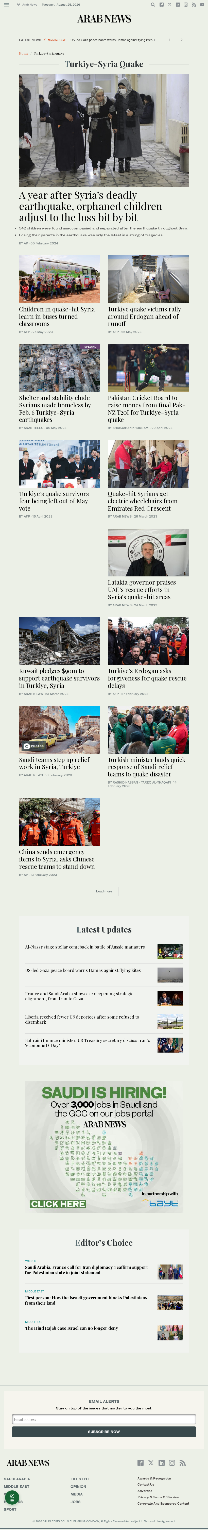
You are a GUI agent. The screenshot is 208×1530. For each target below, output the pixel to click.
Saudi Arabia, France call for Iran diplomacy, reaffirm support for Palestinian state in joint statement (86, 1269)
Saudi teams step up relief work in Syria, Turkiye (54, 763)
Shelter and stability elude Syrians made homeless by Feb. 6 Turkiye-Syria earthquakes (55, 408)
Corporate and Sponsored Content (163, 1503)
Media (77, 1494)
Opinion (78, 1486)
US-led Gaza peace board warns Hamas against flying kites (111, 40)
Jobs (76, 1502)
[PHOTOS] (59, 729)
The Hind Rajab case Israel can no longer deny (71, 1328)
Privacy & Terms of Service (158, 1497)
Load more (104, 891)
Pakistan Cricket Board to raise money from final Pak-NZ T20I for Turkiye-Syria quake (146, 408)
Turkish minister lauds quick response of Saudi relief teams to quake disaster (146, 766)
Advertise (144, 1491)
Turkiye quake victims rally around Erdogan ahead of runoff (144, 316)
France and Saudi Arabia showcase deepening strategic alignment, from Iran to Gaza (79, 996)
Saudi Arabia (17, 1479)
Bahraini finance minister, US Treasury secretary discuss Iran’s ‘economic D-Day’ (87, 1042)
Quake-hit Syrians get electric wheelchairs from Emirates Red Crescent (143, 500)
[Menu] (6, 5)
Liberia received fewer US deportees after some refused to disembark (82, 1019)
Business (13, 1502)
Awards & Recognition (154, 1478)
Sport (10, 1509)
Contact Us (145, 1484)
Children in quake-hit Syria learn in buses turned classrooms (57, 316)
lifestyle (81, 1479)
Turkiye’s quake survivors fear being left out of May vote (54, 500)
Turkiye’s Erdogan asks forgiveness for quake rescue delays (147, 678)
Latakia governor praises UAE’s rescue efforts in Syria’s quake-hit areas (142, 589)
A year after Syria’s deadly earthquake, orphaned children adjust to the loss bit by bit (90, 206)
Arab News (29, 4)
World (30, 1261)
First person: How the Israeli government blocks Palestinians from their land (86, 1300)
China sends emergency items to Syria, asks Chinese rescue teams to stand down (57, 858)
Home (23, 53)
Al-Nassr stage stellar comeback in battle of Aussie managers (85, 947)
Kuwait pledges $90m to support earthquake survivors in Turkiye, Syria (59, 678)
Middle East (56, 40)
